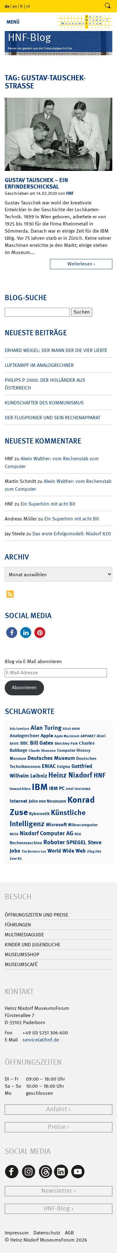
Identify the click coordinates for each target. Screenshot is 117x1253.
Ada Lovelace (19, 728)
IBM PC (57, 788)
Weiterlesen (79, 264)
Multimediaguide (24, 934)
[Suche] (107, 6)
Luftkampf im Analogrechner (39, 365)
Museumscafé (21, 964)
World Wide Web (66, 850)
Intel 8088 (82, 789)
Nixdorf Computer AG (46, 833)
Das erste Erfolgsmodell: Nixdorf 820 (71, 533)
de (7, 6)
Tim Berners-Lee (34, 851)
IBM (40, 787)
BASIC (14, 743)
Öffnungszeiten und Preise (36, 915)
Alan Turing (46, 728)
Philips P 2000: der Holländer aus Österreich (45, 384)
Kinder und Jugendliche (32, 944)
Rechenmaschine (26, 842)
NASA (14, 834)
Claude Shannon (42, 750)
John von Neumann (47, 801)
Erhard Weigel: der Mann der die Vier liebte (56, 350)
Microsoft (56, 824)
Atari (101, 735)
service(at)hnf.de (40, 1040)
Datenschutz (46, 1232)
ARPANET (87, 736)
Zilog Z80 (94, 851)
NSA (78, 834)
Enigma (63, 766)
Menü (13, 22)
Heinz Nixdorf (70, 775)
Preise (57, 1127)
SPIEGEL (76, 842)
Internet (18, 801)
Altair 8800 (71, 728)
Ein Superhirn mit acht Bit (48, 504)
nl (28, 6)
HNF (70, 193)
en (14, 6)
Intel (69, 788)
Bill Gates (41, 743)
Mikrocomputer (83, 824)
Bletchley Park (66, 743)
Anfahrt (56, 1109)
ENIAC (49, 766)
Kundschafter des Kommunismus (44, 402)
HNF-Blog (57, 1208)
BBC (24, 743)
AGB (69, 1232)
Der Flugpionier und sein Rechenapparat (52, 417)
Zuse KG (16, 858)
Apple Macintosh (66, 736)
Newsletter (56, 1191)
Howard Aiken (20, 789)
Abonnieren (24, 687)
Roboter (54, 842)
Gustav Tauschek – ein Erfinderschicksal (36, 183)
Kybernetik (39, 813)
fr (21, 6)
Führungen (18, 924)
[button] (11, 632)
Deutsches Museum (51, 758)
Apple (47, 735)
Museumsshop (22, 954)
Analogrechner (24, 736)
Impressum (17, 1232)
